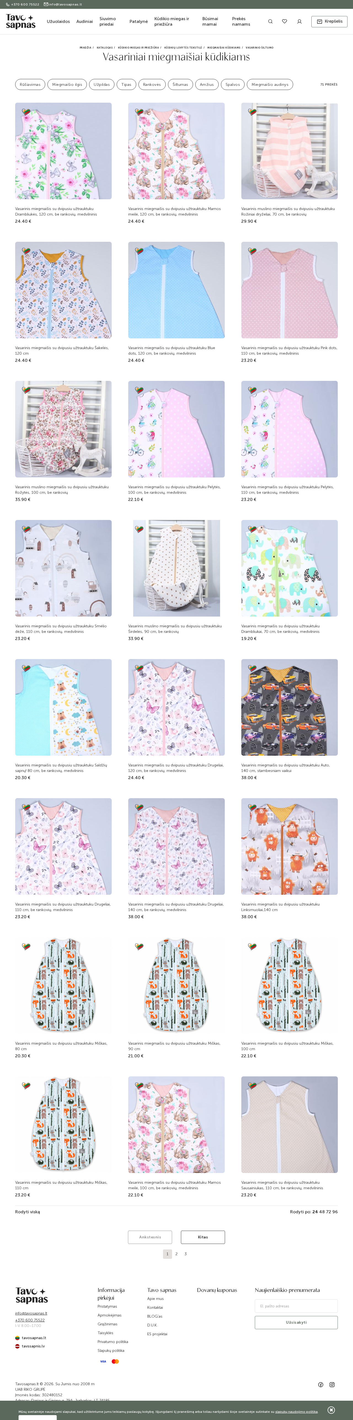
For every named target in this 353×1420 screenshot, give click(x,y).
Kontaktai (155, 1307)
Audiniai (84, 21)
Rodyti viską (27, 1211)
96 (335, 1211)
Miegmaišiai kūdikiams (223, 47)
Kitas (203, 1237)
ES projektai (157, 1334)
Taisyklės (105, 1333)
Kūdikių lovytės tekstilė (183, 47)
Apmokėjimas (110, 1315)
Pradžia (86, 47)
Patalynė (139, 21)
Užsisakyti (296, 1322)
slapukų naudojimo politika (296, 1412)
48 (322, 1211)
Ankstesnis (150, 1237)
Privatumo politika (113, 1341)
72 (328, 1211)
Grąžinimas (107, 1324)
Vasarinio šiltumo (260, 47)
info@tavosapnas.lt (65, 4)
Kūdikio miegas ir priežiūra (171, 21)
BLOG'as (154, 1316)
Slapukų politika (111, 1350)
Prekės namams (241, 21)
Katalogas (105, 47)
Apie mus (155, 1298)
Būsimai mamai (210, 21)
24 (315, 1211)
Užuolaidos (58, 21)
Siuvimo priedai (108, 21)
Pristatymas (107, 1306)
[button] (329, 21)
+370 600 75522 (26, 4)
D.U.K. (152, 1325)
